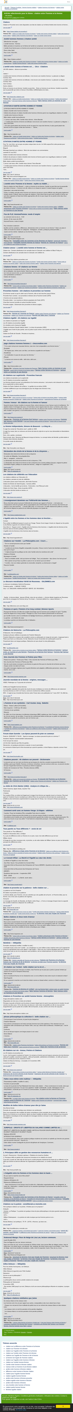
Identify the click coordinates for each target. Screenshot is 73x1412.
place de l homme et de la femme (53, 1047)
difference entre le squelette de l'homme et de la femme (22, 853)
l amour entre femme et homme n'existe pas (51, 287)
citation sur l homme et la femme (27, 287)
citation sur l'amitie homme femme (42, 35)
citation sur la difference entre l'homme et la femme (39, 728)
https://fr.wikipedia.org (14, 471)
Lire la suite (7, 27)
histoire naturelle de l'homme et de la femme (25, 960)
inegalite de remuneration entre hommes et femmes (44, 1199)
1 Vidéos (14, 17)
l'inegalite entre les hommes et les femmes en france (33, 241)
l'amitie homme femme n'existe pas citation (22, 911)
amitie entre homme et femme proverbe (19, 1378)
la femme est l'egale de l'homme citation (19, 1358)
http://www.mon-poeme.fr (15, 417)
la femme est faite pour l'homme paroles (44, 962)
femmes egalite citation (13, 1389)
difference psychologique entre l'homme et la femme (28, 727)
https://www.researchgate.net (16, 1194)
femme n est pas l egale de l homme (31, 1261)
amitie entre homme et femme (16, 1383)
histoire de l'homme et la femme (52, 960)
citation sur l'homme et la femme (16, 1348)
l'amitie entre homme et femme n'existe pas (44, 911)
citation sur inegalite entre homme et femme (43, 1200)
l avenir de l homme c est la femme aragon (49, 1230)
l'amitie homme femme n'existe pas (27, 913)
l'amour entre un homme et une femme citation (41, 208)
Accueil (4, 1396)
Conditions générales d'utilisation (32, 1396)
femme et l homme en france (52, 243)
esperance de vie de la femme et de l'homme (18, 1074)
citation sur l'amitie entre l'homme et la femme (24, 33)
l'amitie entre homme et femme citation (47, 33)
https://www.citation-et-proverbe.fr (17, 31)
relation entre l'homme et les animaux (49, 853)
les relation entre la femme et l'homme (50, 1098)
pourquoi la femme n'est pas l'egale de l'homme (31, 1257)
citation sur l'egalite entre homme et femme (20, 1360)
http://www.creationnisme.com (16, 515)
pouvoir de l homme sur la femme (16, 781)
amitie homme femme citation (25, 138)
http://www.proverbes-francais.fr (17, 283)
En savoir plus (21, 1410)
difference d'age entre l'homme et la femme (28, 851)
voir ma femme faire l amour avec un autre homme (52, 989)
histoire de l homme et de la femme (16, 962)
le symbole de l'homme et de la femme (57, 727)
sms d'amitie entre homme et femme (18, 1385)
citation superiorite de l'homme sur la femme (22, 397)
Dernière (29, 1332)
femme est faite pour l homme (43, 315)
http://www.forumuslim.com (15, 756)
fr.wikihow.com (12, 825)
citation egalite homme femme (16, 1376)
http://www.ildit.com (12, 909)
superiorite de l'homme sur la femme (55, 399)
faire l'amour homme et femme (41, 991)
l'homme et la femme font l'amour (25, 419)
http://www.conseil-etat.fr (15, 884)
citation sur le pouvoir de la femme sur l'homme (25, 779)
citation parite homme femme (15, 1387)
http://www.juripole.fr (14, 1149)
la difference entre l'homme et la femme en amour (34, 1232)
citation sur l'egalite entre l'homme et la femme (39, 578)
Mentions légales (14, 1396)
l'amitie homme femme (19, 63)
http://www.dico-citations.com (15, 96)
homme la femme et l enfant (23, 989)
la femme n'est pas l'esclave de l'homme (25, 368)
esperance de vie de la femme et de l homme (49, 1074)
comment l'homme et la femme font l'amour (18, 1324)
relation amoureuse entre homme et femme (17, 938)
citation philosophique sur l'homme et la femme (47, 1045)
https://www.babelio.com (15, 724)
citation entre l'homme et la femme (22, 35)
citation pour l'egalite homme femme (18, 1373)
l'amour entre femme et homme (47, 370)
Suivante (23, 1332)
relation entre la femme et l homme (17, 1100)
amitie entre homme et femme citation (37, 63)
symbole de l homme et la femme (15, 728)
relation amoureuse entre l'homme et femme (52, 936)
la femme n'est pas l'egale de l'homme (51, 913)
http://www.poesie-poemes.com (17, 676)
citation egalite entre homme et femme (18, 1380)
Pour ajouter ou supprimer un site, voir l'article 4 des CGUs (22, 1399)
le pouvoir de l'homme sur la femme (51, 779)
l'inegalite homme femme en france (26, 243)
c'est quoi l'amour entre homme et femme (24, 101)
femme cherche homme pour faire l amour (18, 1326)
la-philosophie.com (13, 574)
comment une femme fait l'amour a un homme (49, 1324)
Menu (68, 2)
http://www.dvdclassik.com (15, 807)
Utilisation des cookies (52, 1396)
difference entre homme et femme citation (20, 1371)
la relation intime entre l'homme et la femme (24, 1098)
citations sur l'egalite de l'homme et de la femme (22, 1355)
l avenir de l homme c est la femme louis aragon (24, 1230)
